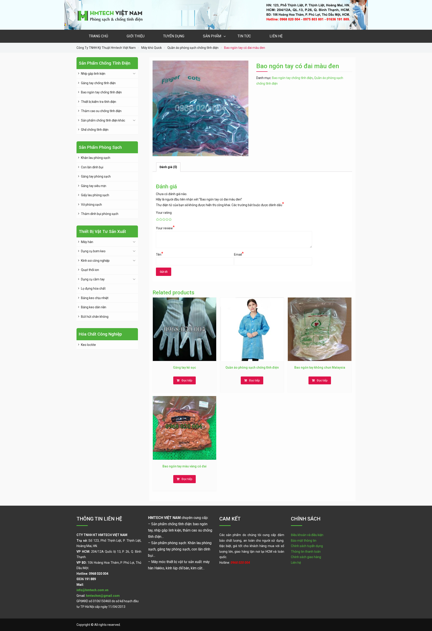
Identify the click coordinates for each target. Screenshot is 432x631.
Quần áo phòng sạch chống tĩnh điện (192, 48)
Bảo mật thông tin (303, 540)
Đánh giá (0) (168, 167)
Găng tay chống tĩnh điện (98, 83)
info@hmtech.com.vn (92, 590)
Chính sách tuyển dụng (307, 546)
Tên (159, 254)
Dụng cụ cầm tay (93, 279)
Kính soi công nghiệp (95, 260)
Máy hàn (87, 242)
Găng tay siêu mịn (93, 186)
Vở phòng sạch (91, 204)
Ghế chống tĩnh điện (94, 129)
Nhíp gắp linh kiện (93, 73)
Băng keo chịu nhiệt (94, 298)
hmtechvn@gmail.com (103, 595)
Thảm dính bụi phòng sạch (99, 214)
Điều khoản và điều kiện (307, 535)
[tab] (168, 167)
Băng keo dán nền (93, 307)
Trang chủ (98, 36)
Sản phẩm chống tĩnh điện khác (103, 120)
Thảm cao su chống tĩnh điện (101, 111)
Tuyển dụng (173, 36)
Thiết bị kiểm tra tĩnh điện (98, 102)
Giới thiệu (135, 36)
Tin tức (244, 36)
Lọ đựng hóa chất (93, 288)
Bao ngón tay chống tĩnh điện (292, 78)
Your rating (164, 212)
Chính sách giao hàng (306, 557)
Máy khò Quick (151, 48)
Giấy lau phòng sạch (95, 195)
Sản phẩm (212, 36)
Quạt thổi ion (90, 270)
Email (239, 254)
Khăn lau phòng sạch (95, 158)
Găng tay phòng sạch (96, 176)
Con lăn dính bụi (92, 167)
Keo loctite (88, 345)
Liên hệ (276, 36)
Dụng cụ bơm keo (93, 251)
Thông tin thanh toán (306, 551)
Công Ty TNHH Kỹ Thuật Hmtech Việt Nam (106, 48)
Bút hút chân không (94, 316)
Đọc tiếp (187, 380)
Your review (165, 227)
